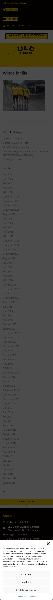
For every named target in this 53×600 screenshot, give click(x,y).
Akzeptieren (26, 574)
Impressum (33, 596)
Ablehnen (26, 582)
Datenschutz (22, 596)
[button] (48, 543)
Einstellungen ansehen (26, 590)
